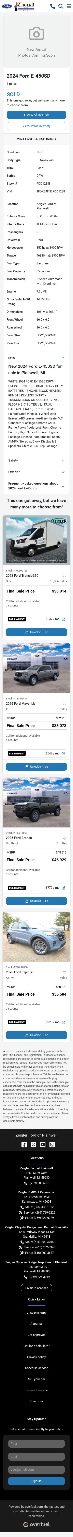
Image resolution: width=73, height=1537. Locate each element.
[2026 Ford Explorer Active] (36, 937)
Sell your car (36, 1379)
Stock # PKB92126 (16, 570)
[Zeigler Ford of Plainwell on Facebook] (22, 1144)
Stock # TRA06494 (16, 698)
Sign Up (36, 1481)
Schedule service (36, 1368)
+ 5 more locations (36, 1288)
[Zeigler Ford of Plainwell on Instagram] (50, 1144)
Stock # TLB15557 (16, 832)
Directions (37, 1401)
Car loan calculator (36, 1346)
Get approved (36, 1335)
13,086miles (58, 581)
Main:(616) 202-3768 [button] (39, 1242)
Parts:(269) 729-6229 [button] (39, 1218)
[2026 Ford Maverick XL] (36, 668)
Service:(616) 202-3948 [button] (39, 1247)
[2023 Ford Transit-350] (36, 540)
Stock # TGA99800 (17, 967)
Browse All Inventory (36, 114)
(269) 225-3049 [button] (40, 1277)
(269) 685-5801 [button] (40, 1183)
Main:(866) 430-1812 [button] (39, 1207)
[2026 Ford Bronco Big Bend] (36, 802)
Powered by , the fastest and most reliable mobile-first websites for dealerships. (36, 1511)
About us (36, 1324)
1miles (62, 709)
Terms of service (36, 1390)
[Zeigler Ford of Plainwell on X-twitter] (31, 1144)
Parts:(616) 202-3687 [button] (39, 1253)
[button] (53, 6)
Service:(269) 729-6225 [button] (39, 1212)
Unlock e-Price (39, 632)
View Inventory (36, 1313)
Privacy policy (36, 1357)
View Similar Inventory (36, 126)
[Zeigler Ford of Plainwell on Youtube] (41, 1144)
